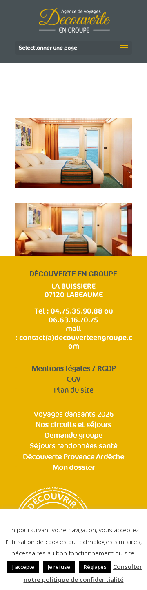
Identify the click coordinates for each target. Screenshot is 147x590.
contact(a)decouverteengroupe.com (75, 341)
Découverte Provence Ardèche (73, 457)
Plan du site (74, 390)
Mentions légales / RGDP (73, 368)
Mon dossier (73, 467)
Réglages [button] (95, 566)
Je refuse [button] (59, 566)
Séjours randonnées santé (74, 446)
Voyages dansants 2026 (74, 414)
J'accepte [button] (23, 566)
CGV (73, 379)
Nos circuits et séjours (73, 425)
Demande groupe (73, 435)
